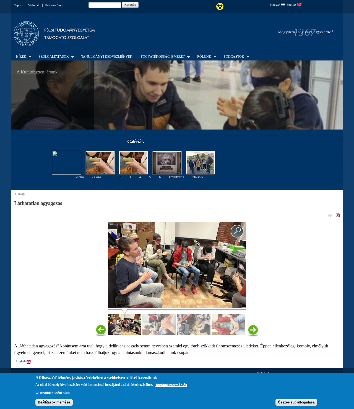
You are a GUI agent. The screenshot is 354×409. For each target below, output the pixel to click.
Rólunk (202, 56)
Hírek (19, 56)
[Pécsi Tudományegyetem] (26, 44)
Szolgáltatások (52, 56)
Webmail (34, 5)
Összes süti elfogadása (296, 402)
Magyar (275, 4)
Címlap (20, 194)
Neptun (18, 5)
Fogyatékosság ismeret (161, 56)
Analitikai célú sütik (55, 393)
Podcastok (232, 56)
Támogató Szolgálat (66, 37)
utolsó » (197, 177)
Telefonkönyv (54, 5)
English (292, 4)
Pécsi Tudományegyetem (69, 30)
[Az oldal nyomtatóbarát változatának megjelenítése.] (330, 215)
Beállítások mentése (54, 402)
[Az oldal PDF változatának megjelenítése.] (337, 215)
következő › (176, 177)
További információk (171, 385)
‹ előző (96, 177)
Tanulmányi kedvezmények (106, 57)
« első (80, 177)
